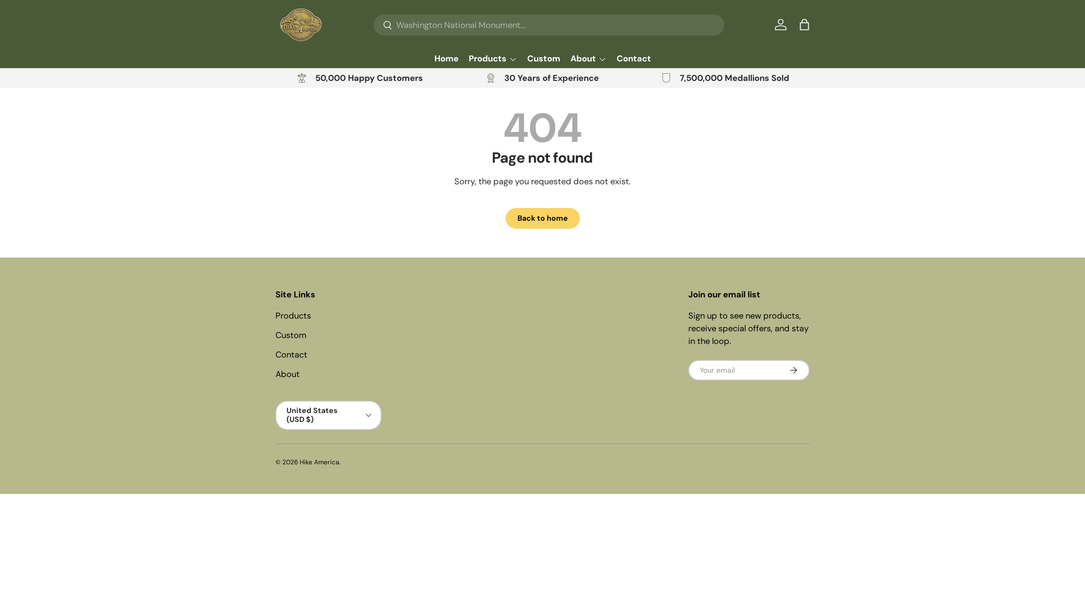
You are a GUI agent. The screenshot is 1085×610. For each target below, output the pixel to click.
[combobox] (548, 25)
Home (446, 58)
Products (487, 58)
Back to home (542, 218)
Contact (634, 58)
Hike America (319, 462)
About (583, 58)
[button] (804, 24)
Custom (543, 58)
